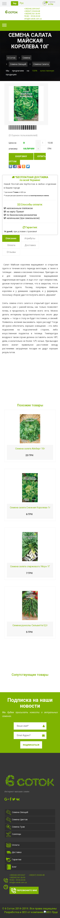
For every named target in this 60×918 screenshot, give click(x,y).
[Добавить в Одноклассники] (23, 166)
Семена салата (41, 64)
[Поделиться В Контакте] (10, 166)
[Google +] (6, 799)
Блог (14, 866)
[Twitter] (13, 799)
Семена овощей (18, 64)
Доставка (16, 852)
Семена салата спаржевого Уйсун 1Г (30, 566)
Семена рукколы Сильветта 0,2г (30, 625)
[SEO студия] (51, 912)
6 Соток (10, 908)
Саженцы (16, 834)
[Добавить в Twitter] (28, 166)
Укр (14, 3)
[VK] (18, 799)
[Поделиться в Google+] (19, 166)
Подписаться (31, 744)
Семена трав (18, 826)
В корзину (21, 156)
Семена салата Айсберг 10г (30, 448)
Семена (26, 57)
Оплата (15, 845)
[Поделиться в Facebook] (15, 166)
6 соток (11, 57)
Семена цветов (20, 819)
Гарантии (16, 859)
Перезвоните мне (27, 890)
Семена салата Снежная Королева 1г (30, 507)
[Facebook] (10, 799)
